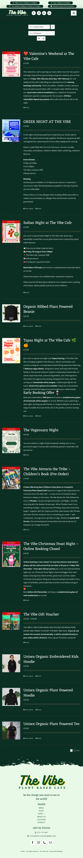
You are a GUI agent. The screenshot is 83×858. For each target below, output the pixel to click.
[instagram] (39, 13)
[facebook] (34, 13)
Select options (29, 208)
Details (27, 107)
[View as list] (43, 38)
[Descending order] (53, 27)
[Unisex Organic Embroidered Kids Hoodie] (11, 663)
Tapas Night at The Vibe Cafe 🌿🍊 (49, 343)
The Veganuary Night (40, 430)
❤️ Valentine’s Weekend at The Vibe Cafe (48, 56)
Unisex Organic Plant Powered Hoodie (48, 693)
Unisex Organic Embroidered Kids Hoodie (51, 659)
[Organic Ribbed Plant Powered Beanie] (11, 313)
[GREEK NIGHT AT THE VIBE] (11, 130)
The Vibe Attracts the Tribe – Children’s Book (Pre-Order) (46, 472)
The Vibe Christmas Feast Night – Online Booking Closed (50, 546)
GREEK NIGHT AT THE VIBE (47, 121)
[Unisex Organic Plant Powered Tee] (11, 730)
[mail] (49, 13)
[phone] (44, 13)
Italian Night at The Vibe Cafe (47, 222)
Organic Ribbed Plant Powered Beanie (48, 309)
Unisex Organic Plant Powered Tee (51, 724)
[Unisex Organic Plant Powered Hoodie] (11, 697)
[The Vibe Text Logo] (17, 10)
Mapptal (59, 851)
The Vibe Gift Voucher (41, 614)
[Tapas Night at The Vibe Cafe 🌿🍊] (11, 350)
